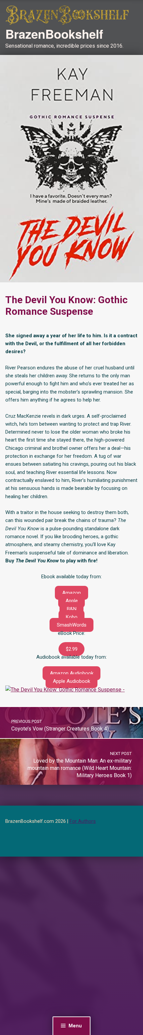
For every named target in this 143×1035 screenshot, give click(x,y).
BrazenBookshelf (54, 33)
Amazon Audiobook (71, 673)
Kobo (71, 617)
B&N (71, 609)
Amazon (71, 593)
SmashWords (71, 625)
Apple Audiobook (71, 681)
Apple (72, 601)
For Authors (83, 821)
